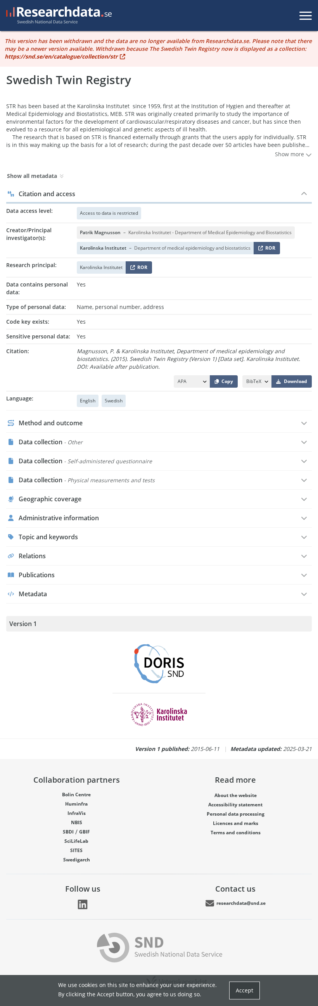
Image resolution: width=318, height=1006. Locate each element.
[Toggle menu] (305, 15)
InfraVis (76, 813)
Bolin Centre (76, 794)
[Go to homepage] (57, 15)
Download (295, 381)
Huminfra (76, 804)
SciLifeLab (76, 841)
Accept (244, 990)
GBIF (84, 831)
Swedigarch (76, 859)
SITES (76, 850)
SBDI (68, 831)
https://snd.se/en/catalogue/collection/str (61, 56)
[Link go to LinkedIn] (82, 904)
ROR (269, 249)
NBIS (76, 822)
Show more (290, 154)
